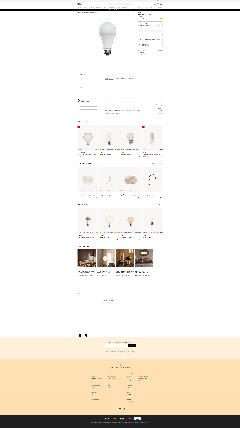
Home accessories (88, 7)
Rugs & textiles (112, 7)
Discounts (129, 403)
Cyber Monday (130, 401)
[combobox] (159, 1)
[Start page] (80, 4)
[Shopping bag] (161, 3)
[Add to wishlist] (94, 156)
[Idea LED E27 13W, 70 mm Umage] (107, 39)
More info (160, 50)
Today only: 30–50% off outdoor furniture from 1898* (120, 9)
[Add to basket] (96, 156)
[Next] (133, 39)
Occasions (129, 390)
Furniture (119, 7)
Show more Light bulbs (108, 300)
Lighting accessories (85, 12)
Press (139, 383)
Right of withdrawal (95, 399)
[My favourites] (158, 3)
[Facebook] (116, 409)
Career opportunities (142, 378)
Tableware (80, 7)
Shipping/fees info (157, 44)
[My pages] (155, 3)
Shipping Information (96, 385)
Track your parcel (95, 387)
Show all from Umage (156, 163)
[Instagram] (120, 409)
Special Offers (153, 7)
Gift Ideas (129, 394)
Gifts (143, 7)
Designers (129, 378)
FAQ (92, 383)
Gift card (109, 390)
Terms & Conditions (96, 390)
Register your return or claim (97, 378)
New (139, 7)
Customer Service (95, 373)
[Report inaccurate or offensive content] (161, 105)
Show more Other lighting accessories (111, 302)
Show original (118, 113)
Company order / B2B (96, 396)
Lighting (105, 7)
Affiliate (139, 380)
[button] (141, 18)
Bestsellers (129, 387)
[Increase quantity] (142, 31)
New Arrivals (129, 385)
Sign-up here (158, 25)
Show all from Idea (157, 204)
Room (128, 392)
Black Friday (129, 399)
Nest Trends (129, 396)
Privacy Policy (94, 392)
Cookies (93, 394)
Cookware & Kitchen (112, 376)
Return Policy (94, 376)
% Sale (128, 383)
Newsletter (94, 380)
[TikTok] (124, 409)
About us (140, 373)
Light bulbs (92, 12)
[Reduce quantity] (139, 31)
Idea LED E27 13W (98, 12)
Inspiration (160, 7)
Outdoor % (124, 7)
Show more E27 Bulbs (107, 298)
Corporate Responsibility (143, 376)
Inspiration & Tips (130, 373)
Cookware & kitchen (97, 7)
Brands (147, 7)
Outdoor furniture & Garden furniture (115, 387)
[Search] (109, 4)
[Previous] (81, 39)
